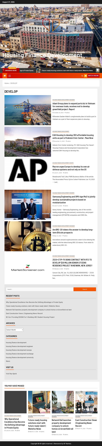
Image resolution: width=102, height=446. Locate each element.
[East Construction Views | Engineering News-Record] (86, 402)
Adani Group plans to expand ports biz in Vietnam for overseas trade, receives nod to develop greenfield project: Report (73, 106)
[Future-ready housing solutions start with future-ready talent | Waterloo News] (39, 402)
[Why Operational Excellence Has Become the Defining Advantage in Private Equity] (15, 402)
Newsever (57, 444)
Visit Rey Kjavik (11, 374)
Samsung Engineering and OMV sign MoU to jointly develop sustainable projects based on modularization (73, 199)
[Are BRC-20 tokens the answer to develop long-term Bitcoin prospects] (27, 236)
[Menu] (9, 75)
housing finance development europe (63, 163)
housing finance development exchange (63, 99)
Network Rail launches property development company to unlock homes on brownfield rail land (38, 310)
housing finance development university (20, 357)
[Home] (5, 75)
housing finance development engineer (63, 193)
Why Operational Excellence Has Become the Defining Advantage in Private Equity (34, 302)
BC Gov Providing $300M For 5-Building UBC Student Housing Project (30, 317)
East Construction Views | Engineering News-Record (24, 313)
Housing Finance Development (42, 54)
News (8, 361)
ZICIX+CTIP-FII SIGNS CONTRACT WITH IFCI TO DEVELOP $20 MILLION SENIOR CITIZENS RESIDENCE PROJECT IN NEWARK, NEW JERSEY (72, 262)
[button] (9, 75)
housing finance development (60, 131)
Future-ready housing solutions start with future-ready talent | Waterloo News (52, 70)
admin (68, 112)
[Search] (82, 76)
